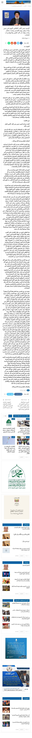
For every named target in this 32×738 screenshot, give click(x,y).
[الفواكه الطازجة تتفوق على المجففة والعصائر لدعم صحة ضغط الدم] (6, 581)
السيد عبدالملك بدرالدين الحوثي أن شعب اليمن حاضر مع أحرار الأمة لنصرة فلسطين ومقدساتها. (23, 405)
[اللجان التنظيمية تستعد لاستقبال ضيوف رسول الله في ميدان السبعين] (8, 422)
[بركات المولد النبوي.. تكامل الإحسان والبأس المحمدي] (6, 529)
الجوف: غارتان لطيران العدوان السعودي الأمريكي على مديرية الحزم (8, 404)
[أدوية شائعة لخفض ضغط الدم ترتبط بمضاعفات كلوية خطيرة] (6, 574)
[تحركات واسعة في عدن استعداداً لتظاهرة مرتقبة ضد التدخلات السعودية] (6, 605)
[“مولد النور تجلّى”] (6, 543)
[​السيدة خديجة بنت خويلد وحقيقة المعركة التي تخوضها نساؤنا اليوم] (6, 550)
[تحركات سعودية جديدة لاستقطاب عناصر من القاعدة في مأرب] (6, 612)
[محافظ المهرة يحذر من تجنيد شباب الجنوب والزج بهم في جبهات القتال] (6, 626)
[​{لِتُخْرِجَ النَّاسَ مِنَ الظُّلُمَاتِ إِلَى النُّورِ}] (6, 536)
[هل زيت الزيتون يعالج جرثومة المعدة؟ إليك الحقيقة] (6, 588)
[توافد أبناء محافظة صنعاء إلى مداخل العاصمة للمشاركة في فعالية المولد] (23, 422)
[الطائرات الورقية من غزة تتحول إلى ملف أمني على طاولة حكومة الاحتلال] (8, 440)
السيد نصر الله (23, 390)
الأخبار (28, 418)
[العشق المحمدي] (6, 567)
